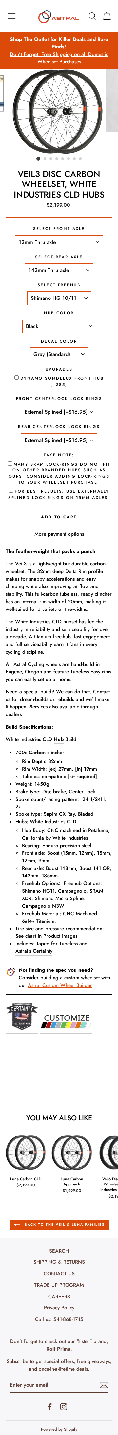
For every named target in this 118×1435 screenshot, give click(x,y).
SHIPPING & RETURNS (59, 1262)
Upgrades (59, 369)
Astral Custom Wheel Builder (60, 985)
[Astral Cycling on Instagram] (63, 1406)
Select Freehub (59, 285)
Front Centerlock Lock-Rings (59, 399)
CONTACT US (59, 1273)
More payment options (59, 534)
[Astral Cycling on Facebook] (49, 1406)
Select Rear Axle (59, 257)
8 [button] (80, 159)
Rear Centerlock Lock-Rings (59, 427)
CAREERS (59, 1296)
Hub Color (59, 313)
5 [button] (63, 159)
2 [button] (45, 159)
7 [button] (74, 159)
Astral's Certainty (33, 951)
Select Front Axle (59, 229)
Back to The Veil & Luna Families (64, 1224)
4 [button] (57, 159)
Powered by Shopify (59, 1429)
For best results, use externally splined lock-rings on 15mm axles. (59, 494)
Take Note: (59, 455)
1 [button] (38, 159)
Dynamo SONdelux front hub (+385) (62, 381)
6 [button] (68, 159)
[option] (59, 51)
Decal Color (59, 341)
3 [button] (51, 159)
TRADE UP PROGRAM (59, 1285)
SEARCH (59, 1251)
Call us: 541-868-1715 (59, 1319)
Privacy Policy (59, 1307)
